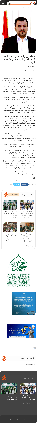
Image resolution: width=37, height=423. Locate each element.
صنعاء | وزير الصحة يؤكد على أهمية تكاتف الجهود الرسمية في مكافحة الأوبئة (20, 179)
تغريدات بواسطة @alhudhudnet (27, 364)
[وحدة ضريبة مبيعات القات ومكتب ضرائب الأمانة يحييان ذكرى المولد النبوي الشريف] (10, 227)
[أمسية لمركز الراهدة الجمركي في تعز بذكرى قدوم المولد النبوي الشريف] (10, 205)
